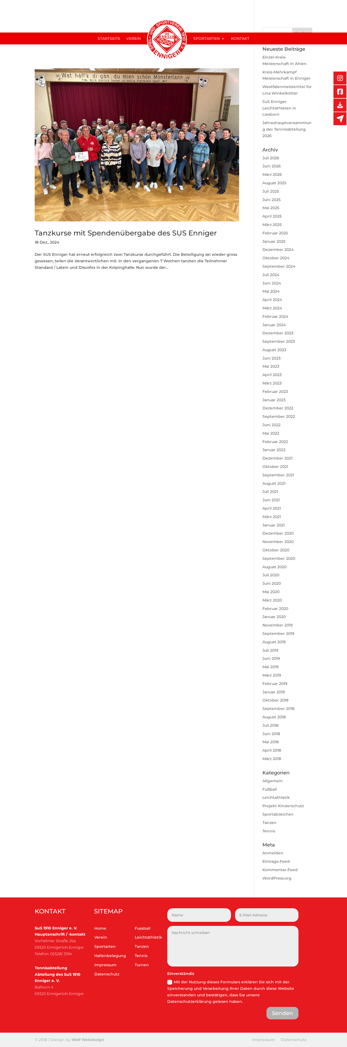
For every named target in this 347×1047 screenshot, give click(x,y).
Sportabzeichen (278, 814)
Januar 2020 (274, 616)
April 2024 (272, 299)
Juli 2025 (270, 191)
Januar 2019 (273, 692)
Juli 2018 (270, 725)
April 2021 (271, 508)
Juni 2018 (271, 733)
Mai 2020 (270, 591)
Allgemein (272, 780)
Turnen (142, 964)
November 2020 (278, 541)
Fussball (142, 928)
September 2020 (278, 558)
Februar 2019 (274, 683)
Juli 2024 (270, 274)
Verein (133, 39)
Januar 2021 (273, 525)
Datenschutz (106, 974)
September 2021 (278, 475)
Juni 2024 (271, 283)
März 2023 (272, 383)
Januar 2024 (274, 324)
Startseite (109, 39)
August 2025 (274, 182)
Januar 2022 (273, 449)
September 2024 (278, 266)
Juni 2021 (271, 499)
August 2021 (273, 483)
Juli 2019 (270, 650)
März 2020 (272, 600)
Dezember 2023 (277, 333)
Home (100, 928)
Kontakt (240, 39)
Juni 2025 (271, 199)
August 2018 (274, 717)
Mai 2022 (270, 433)
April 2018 (271, 750)
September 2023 (278, 341)
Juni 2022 (271, 424)
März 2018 (271, 758)
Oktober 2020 (275, 550)
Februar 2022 (275, 441)
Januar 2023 (273, 400)
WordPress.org (276, 878)
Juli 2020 (270, 575)
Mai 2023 (270, 366)
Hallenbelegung (110, 955)
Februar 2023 (275, 391)
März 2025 (272, 224)
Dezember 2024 (278, 249)
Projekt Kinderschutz (283, 805)
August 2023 (274, 349)
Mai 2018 (270, 741)
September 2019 (278, 633)
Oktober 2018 (275, 700)
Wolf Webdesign (88, 1039)
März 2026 (272, 174)
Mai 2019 (270, 666)
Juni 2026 (271, 166)
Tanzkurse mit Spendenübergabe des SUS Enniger (126, 233)
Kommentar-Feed (280, 869)
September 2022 (278, 416)
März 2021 (271, 516)
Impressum (105, 964)
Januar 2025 (273, 241)
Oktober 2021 (275, 466)
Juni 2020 (271, 583)
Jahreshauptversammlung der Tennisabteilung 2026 (286, 129)
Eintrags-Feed (276, 861)
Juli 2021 (270, 491)
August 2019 (274, 641)
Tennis (268, 831)
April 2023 (272, 374)
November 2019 (277, 625)
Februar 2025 (275, 233)
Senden (282, 1013)
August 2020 (274, 566)
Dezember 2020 (278, 533)
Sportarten (206, 39)
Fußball (269, 789)
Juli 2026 (270, 158)
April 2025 (272, 216)
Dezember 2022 (277, 408)
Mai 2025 (270, 207)
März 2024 (272, 308)
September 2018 (278, 708)
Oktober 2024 (275, 258)
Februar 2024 (275, 316)
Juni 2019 (271, 658)
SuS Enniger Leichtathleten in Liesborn (279, 108)
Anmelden (272, 853)
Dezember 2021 (277, 458)
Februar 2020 (275, 608)
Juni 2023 (271, 358)
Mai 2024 (270, 291)
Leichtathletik (276, 797)
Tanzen (269, 822)
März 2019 (271, 675)
